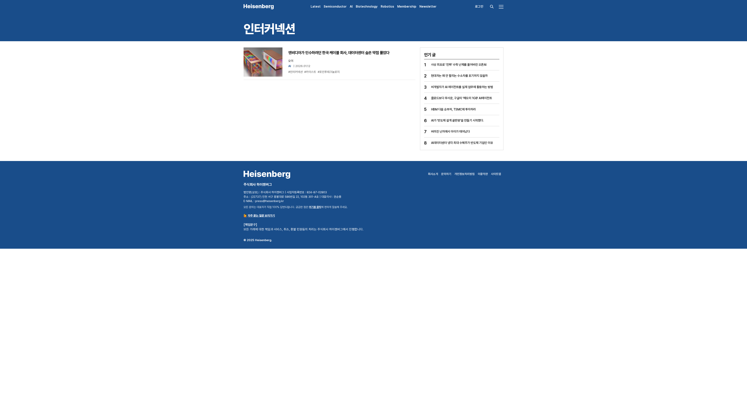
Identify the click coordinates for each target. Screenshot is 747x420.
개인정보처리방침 (464, 174)
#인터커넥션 (295, 72)
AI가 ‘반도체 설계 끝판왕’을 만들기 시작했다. (457, 120)
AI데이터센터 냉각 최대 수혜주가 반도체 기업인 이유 (462, 143)
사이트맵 (496, 174)
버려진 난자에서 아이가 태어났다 (450, 131)
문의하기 (446, 174)
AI (351, 6)
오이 (290, 61)
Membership (406, 6)
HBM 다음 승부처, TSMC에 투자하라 (453, 109)
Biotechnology (367, 6)
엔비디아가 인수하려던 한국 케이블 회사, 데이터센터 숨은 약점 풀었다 (338, 52)
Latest (316, 6)
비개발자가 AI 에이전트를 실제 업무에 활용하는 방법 (462, 87)
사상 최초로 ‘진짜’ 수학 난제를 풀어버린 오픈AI (459, 64)
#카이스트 (310, 72)
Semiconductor (335, 6)
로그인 (479, 6)
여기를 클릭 (315, 207)
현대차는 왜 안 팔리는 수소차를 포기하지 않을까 (459, 76)
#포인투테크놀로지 (329, 72)
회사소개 (433, 174)
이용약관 (483, 174)
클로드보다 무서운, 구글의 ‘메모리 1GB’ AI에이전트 (461, 98)
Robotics (387, 6)
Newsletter (428, 6)
